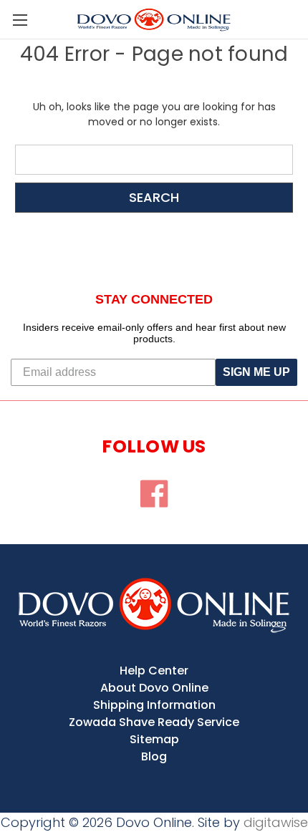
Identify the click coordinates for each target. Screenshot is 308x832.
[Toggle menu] (19, 19)
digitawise (276, 822)
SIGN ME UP (256, 372)
